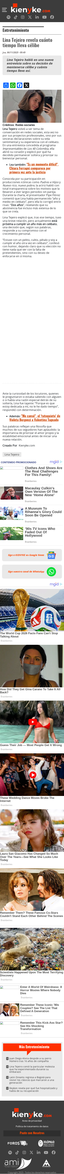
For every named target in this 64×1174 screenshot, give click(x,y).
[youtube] (44, 18)
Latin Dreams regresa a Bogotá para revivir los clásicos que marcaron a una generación (31, 1080)
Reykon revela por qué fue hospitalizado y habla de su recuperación (33, 1089)
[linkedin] (37, 18)
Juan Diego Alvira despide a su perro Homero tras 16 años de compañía (30, 1060)
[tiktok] (15, 18)
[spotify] (8, 18)
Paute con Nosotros (32, 1133)
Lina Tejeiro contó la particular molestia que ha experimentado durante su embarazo (32, 1069)
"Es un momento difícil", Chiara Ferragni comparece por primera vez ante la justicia (34, 168)
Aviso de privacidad (32, 1120)
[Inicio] (30, 9)
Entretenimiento (16, 31)
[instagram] (22, 18)
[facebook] (52, 18)
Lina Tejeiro (12, 454)
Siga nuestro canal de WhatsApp (26, 571)
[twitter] (30, 18)
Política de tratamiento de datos (32, 1126)
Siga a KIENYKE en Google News (26, 555)
